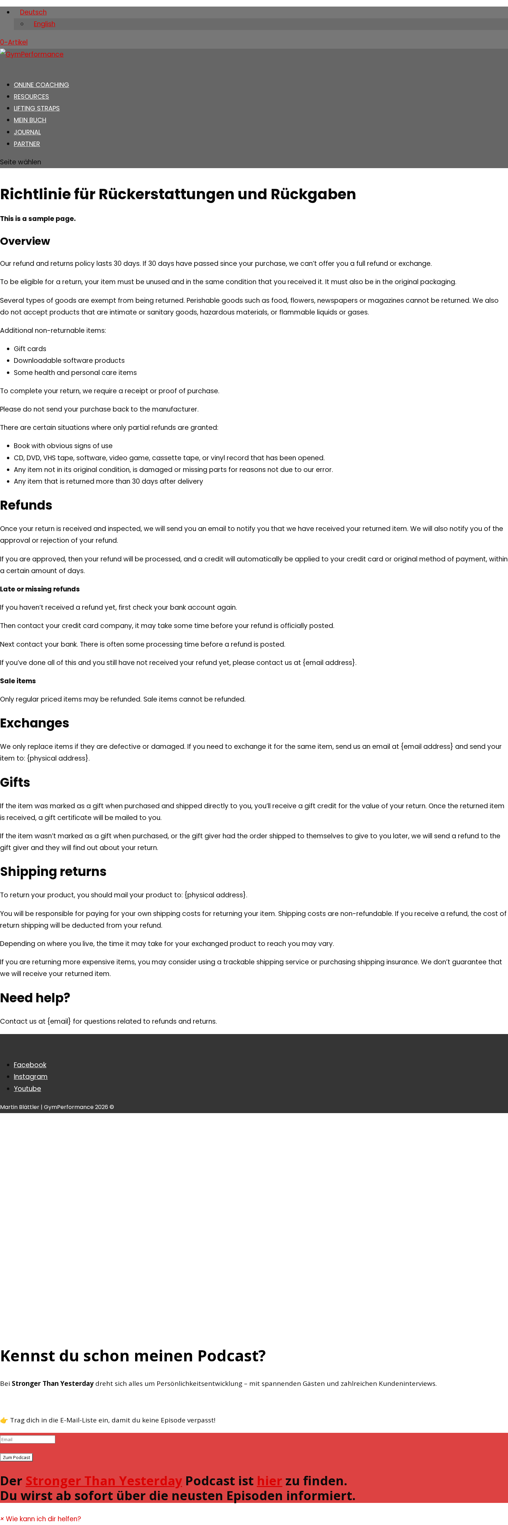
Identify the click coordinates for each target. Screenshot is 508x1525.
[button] (40, 1519)
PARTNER (27, 143)
